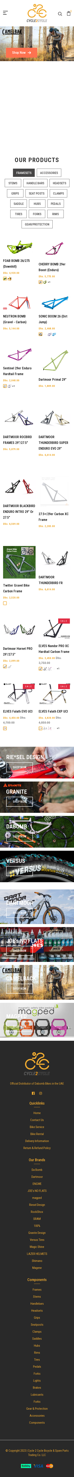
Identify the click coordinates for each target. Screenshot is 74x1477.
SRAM (37, 1219)
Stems (37, 1296)
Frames (37, 1290)
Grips (37, 1318)
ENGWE (37, 1184)
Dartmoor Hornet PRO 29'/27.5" (17, 651)
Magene (37, 1268)
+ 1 (49, 282)
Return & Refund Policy (37, 1148)
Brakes (37, 1388)
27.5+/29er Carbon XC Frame (53, 517)
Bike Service (37, 1127)
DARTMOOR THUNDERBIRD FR (51, 580)
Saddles (37, 1338)
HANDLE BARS (35, 183)
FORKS (37, 214)
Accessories (37, 1416)
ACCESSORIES (49, 173)
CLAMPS (58, 193)
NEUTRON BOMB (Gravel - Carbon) (15, 319)
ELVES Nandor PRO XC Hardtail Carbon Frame (54, 649)
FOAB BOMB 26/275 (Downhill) (16, 263)
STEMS (12, 183)
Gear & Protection (37, 1408)
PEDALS (56, 204)
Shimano (37, 1261)
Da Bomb (37, 1170)
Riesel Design (37, 1205)
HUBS (37, 204)
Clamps (37, 1332)
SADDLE (19, 204)
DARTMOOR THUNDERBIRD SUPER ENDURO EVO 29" (53, 442)
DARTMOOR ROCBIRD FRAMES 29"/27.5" (17, 440)
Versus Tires (37, 1240)
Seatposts (37, 1324)
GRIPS (15, 193)
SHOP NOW (19, 767)
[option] (37, 43)
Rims (37, 1352)
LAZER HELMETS (37, 1254)
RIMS (55, 214)
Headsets (37, 1310)
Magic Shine (37, 1247)
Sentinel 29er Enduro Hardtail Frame (17, 371)
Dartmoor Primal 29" (52, 380)
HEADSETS (59, 183)
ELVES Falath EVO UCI (17, 711)
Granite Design (37, 1233)
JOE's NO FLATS (37, 1191)
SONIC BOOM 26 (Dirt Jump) (53, 319)
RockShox (37, 1212)
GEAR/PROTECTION (37, 224)
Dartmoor (37, 1177)
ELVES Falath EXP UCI (53, 711)
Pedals (37, 1366)
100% (37, 1226)
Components (37, 1422)
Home (37, 1113)
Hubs (37, 1346)
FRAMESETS (23, 173)
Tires (37, 1360)
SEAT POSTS (36, 193)
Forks (37, 1374)
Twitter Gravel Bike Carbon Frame (16, 588)
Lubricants (37, 1394)
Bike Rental (37, 1134)
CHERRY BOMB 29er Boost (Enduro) (52, 267)
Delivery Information (37, 1141)
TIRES (18, 214)
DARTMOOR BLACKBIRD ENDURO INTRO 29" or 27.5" (19, 511)
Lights (37, 1380)
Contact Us (37, 1120)
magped (37, 1198)
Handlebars (37, 1304)
